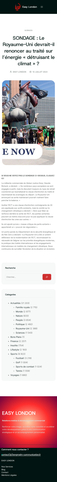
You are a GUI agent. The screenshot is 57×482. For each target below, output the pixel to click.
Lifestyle (14, 349)
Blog (3, 469)
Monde (19, 311)
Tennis (19, 371)
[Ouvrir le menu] (41, 6)
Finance (14, 341)
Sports (13, 354)
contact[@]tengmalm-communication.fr (21, 454)
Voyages (14, 375)
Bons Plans (15, 337)
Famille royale (23, 307)
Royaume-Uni (22, 328)
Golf (18, 362)
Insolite (14, 345)
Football (20, 358)
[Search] (47, 277)
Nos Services (7, 466)
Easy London (29, 6)
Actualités (15, 303)
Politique (20, 324)
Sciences (28, 30)
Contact (4, 472)
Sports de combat (25, 366)
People (19, 320)
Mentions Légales (9, 475)
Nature (19, 315)
